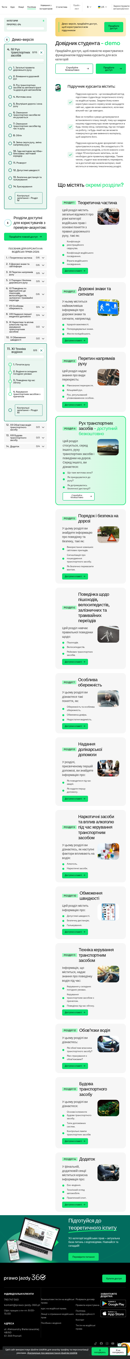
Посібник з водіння (51, 1322)
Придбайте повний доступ (23, 236)
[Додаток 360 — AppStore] (113, 1314)
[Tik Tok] (95, 1343)
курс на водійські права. (54, 1308)
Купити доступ (114, 1278)
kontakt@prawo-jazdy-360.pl (22, 1305)
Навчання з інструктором (46, 7)
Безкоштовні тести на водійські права (57, 1301)
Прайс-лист (76, 7)
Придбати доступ (113, 27)
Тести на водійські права (85, 1327)
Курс (12, 7)
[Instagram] (107, 1343)
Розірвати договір (85, 1299)
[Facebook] (101, 1343)
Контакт (80, 1319)
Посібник (31, 7)
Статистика (61, 7)
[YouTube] (112, 1343)
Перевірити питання (83, 1256)
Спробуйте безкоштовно (72, 68)
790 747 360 (11, 1299)
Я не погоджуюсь (118, 1351)
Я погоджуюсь (100, 1351)
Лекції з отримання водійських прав (57, 1315)
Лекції (21, 7)
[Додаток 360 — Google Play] (113, 1304)
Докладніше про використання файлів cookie (52, 1352)
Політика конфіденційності (85, 1312)
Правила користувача (87, 1305)
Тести (4, 7)
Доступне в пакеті (73, 271)
